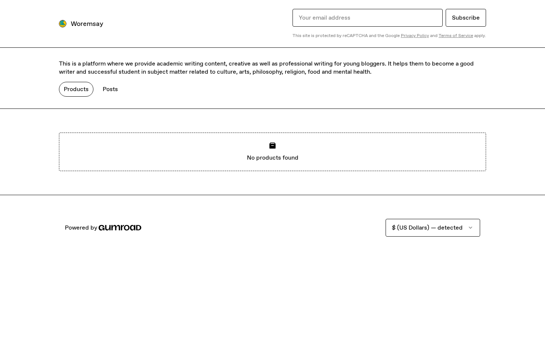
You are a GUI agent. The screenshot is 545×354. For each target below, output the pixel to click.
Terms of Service (456, 35)
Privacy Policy (415, 35)
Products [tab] (76, 89)
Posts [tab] (110, 89)
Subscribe (466, 17)
